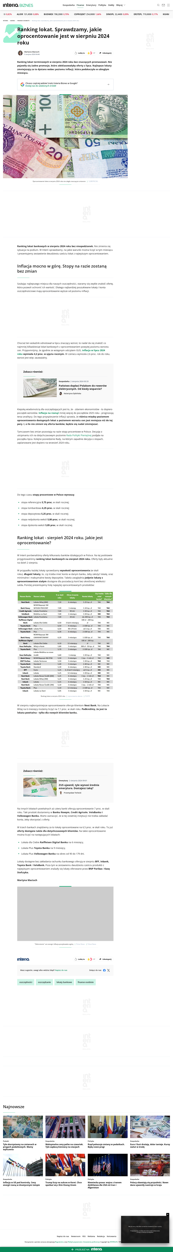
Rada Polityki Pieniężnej (79, 435)
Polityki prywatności (75, 1242)
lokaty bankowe (64, 982)
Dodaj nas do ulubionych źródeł (51, 86)
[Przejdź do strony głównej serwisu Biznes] (26, 5)
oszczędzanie (44, 982)
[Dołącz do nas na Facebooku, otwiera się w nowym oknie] (104, 970)
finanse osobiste (86, 982)
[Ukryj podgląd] (167, 1214)
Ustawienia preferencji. (91, 1242)
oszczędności (25, 982)
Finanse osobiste (23, 20)
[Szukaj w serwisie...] (158, 5)
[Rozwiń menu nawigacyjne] (168, 5)
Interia (5, 20)
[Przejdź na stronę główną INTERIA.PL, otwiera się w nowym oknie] (11, 5)
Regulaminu (59, 1242)
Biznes (12, 20)
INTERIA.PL (114, 1242)
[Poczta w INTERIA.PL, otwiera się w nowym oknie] (163, 5)
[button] (111, 5)
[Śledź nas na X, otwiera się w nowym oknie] (108, 970)
